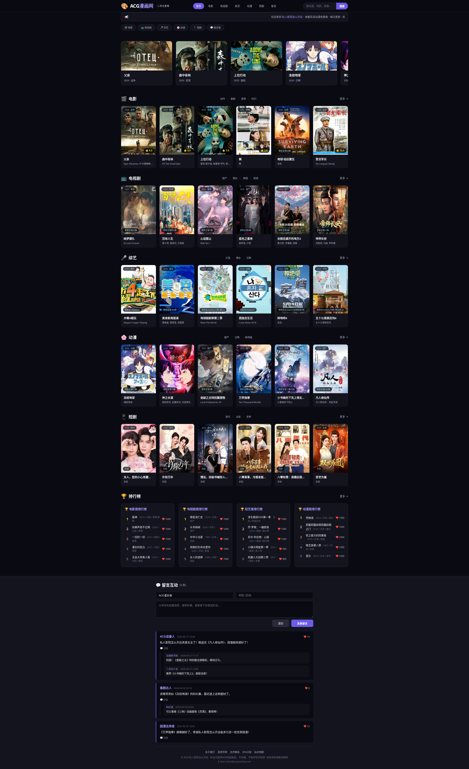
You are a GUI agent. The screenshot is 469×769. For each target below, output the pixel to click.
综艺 (237, 6)
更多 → (344, 98)
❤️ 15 (307, 636)
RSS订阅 (247, 752)
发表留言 (302, 623)
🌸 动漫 (181, 27)
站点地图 (259, 752)
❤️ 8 (307, 688)
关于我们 (210, 752)
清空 (280, 623)
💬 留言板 (215, 27)
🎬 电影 (128, 27)
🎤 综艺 (164, 27)
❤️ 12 (307, 726)
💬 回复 (164, 648)
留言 (273, 6)
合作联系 (235, 752)
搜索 (342, 6)
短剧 (261, 6)
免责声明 (222, 752)
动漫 (249, 6)
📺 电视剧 (146, 27)
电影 (210, 6)
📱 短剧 (197, 27)
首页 (198, 6)
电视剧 (224, 6)
